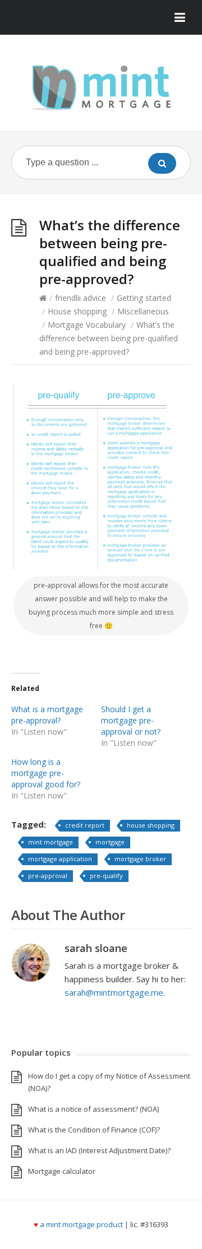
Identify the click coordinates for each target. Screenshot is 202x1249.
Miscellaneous (143, 311)
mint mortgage (50, 842)
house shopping (151, 825)
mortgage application (60, 859)
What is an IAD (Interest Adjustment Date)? (99, 1150)
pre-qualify (106, 875)
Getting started (144, 297)
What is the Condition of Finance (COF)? (94, 1130)
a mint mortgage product (81, 1224)
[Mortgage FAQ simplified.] (101, 87)
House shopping (77, 311)
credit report (84, 825)
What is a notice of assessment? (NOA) (93, 1109)
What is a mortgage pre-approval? (47, 715)
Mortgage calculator (61, 1171)
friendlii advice (80, 297)
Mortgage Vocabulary (87, 324)
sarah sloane (96, 948)
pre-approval (47, 875)
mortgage (110, 842)
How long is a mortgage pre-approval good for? (45, 773)
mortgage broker (140, 859)
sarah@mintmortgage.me (114, 992)
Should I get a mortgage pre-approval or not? (130, 720)
